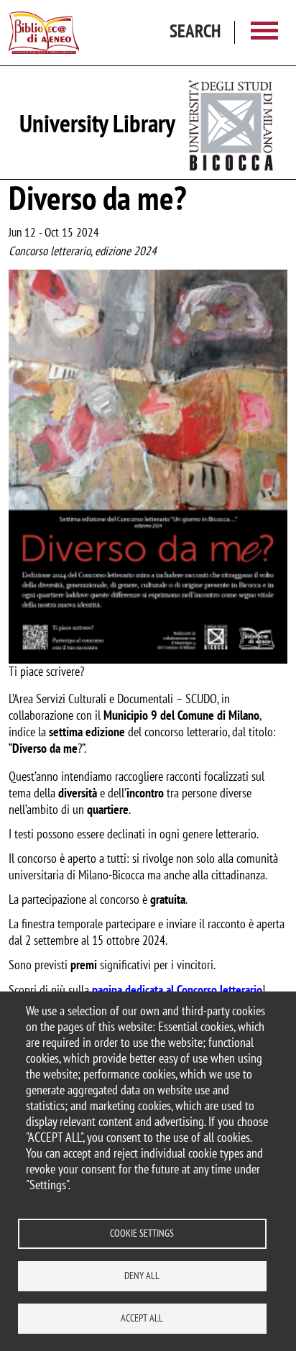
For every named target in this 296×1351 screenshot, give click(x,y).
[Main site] (232, 123)
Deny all (141, 1275)
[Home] (44, 33)
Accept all (142, 1317)
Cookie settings (142, 1233)
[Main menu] (264, 33)
